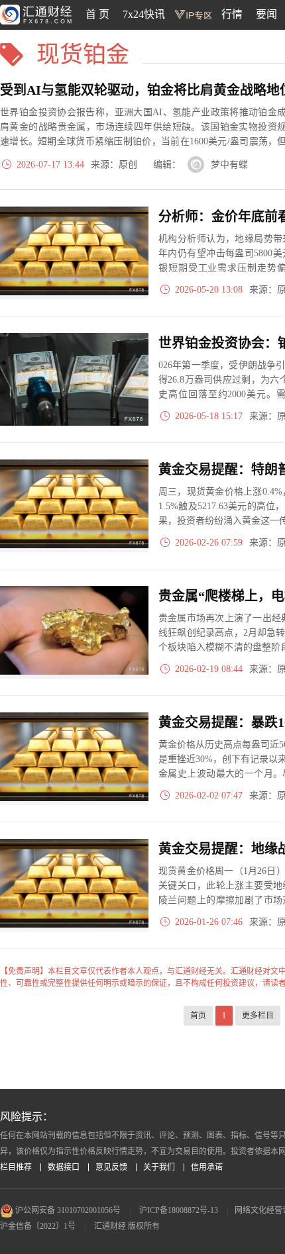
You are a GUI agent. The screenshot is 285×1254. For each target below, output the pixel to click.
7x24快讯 (144, 14)
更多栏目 (258, 1015)
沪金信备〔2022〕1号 (38, 1226)
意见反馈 (111, 1167)
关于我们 (159, 1167)
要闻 (266, 14)
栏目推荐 (16, 1167)
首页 (198, 1015)
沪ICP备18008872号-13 (178, 1210)
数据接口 (64, 1167)
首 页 (97, 14)
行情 (232, 14)
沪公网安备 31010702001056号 (67, 1210)
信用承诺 (207, 1167)
